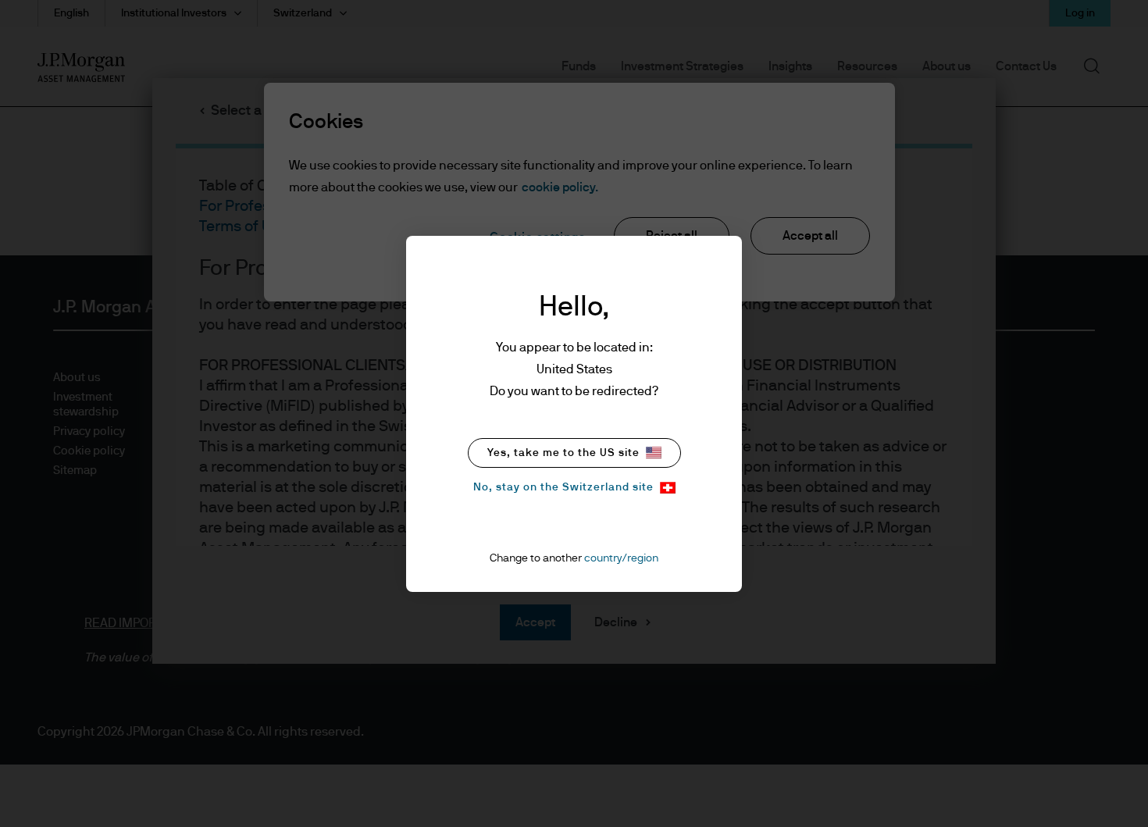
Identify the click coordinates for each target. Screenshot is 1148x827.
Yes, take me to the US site (563, 452)
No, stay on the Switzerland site (563, 487)
